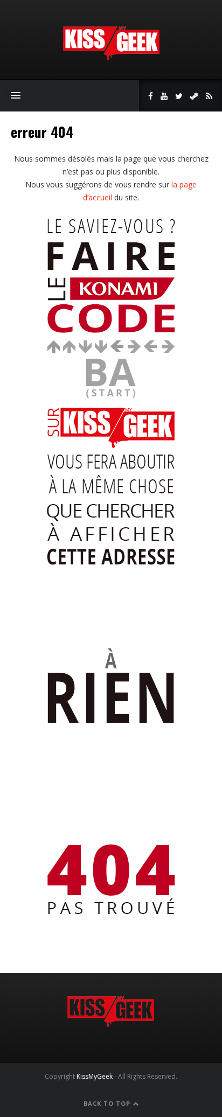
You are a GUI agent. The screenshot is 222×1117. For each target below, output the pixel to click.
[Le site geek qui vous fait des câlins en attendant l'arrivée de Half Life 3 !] (111, 58)
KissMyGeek (95, 1076)
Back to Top (108, 1103)
